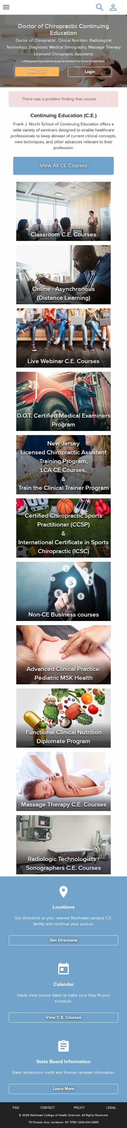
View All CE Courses (63, 165)
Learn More (63, 1088)
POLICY (79, 1108)
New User (37, 71)
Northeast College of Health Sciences (55, 1115)
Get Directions (63, 940)
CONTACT (47, 1108)
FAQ (16, 1108)
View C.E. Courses (63, 1017)
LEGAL (111, 1108)
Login (90, 71)
